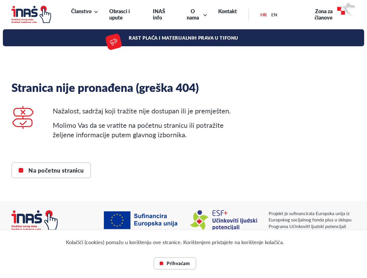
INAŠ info (159, 14)
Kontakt (227, 11)
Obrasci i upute (119, 14)
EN (274, 14)
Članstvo (81, 11)
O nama (193, 14)
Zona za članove (324, 14)
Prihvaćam (178, 263)
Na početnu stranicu (56, 170)
